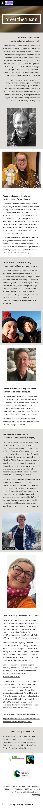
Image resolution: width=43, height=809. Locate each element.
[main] (21, 19)
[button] (2, 3)
